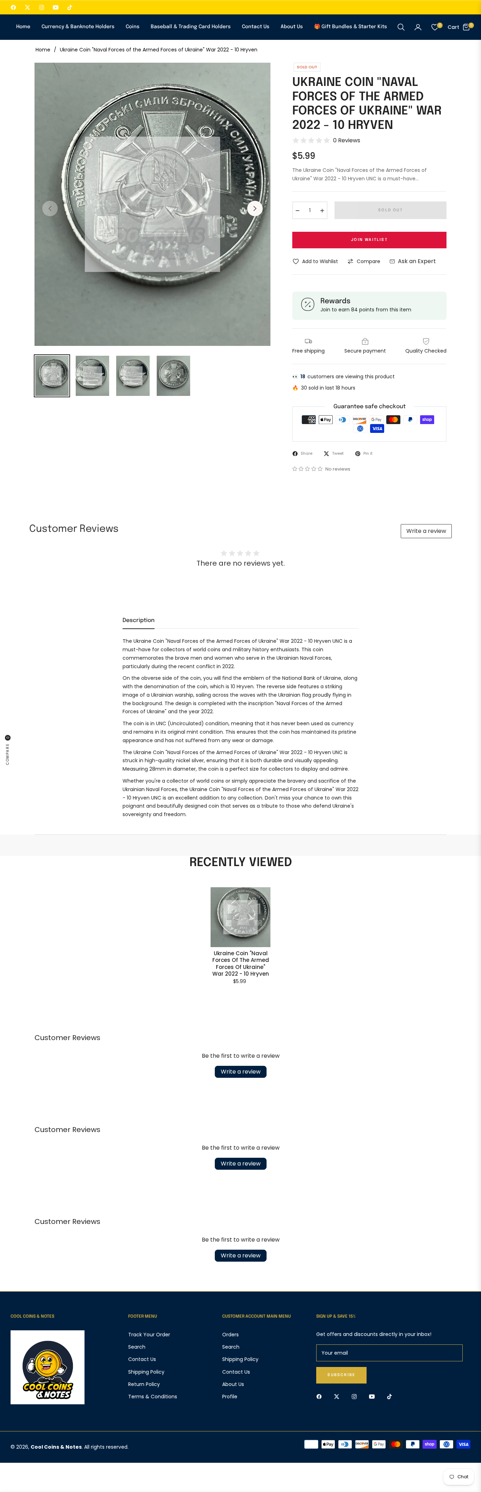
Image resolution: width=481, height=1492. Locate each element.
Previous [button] (50, 208)
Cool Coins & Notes (56, 1446)
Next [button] (255, 208)
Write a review (426, 531)
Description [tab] (139, 620)
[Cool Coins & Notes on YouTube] (373, 1396)
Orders (230, 1334)
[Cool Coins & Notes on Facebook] (320, 1396)
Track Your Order (149, 1334)
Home (43, 49)
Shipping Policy (146, 1371)
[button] (401, 27)
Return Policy (144, 1384)
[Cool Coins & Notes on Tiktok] (391, 1396)
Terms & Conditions (152, 1396)
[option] (152, 204)
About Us (233, 1384)
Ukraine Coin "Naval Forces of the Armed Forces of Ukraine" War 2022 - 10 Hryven (240, 963)
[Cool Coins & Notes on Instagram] (356, 1396)
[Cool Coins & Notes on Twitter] (338, 1396)
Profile (229, 1396)
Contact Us (142, 1359)
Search (136, 1346)
